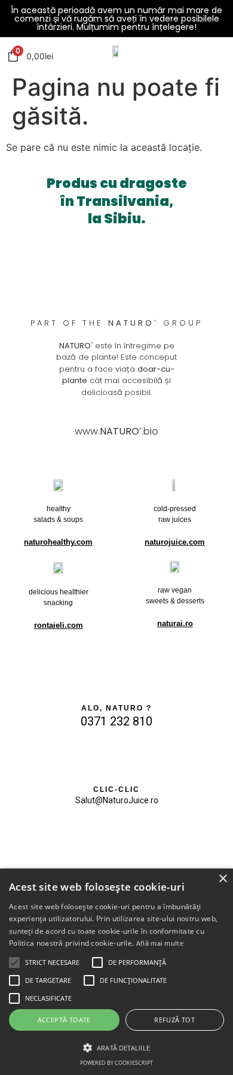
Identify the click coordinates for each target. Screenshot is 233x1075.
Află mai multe (159, 943)
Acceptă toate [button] (64, 1019)
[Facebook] (132, 837)
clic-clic (116, 789)
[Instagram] (101, 837)
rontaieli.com (58, 625)
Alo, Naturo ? (116, 708)
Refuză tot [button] (174, 1019)
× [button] (222, 878)
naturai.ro (175, 623)
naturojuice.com (175, 542)
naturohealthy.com (58, 542)
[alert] (116, 971)
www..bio (116, 431)
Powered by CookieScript (116, 1063)
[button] (14, 962)
